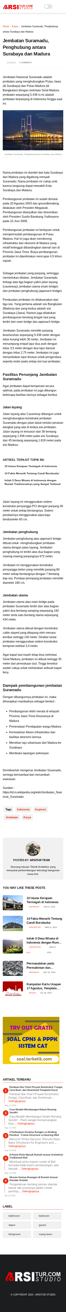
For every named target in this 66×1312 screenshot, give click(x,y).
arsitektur (35, 927)
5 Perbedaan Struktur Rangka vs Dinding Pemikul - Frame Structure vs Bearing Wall (34, 1133)
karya (15, 26)
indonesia (23, 809)
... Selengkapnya (24, 1123)
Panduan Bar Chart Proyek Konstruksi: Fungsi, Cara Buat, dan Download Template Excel (36, 1088)
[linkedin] (35, 829)
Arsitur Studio (45, 1294)
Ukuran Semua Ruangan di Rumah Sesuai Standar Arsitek (33, 1179)
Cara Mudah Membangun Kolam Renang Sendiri (32, 1111)
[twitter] (13, 829)
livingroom (15, 1234)
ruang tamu (45, 1234)
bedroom (44, 1215)
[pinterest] (28, 829)
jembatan (12, 817)
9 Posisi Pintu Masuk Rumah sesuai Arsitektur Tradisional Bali (36, 1156)
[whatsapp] (20, 829)
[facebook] (6, 829)
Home (6, 26)
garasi (42, 1224)
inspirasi (40, 809)
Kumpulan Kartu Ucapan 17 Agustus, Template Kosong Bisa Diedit (44, 986)
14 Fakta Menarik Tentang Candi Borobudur (32, 473)
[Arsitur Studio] (18, 8)
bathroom (14, 1215)
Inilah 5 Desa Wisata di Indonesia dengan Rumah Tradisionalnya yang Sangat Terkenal (32, 482)
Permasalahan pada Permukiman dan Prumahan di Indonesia (43, 966)
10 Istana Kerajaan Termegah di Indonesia (31, 466)
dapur (12, 1224)
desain (32, 993)
